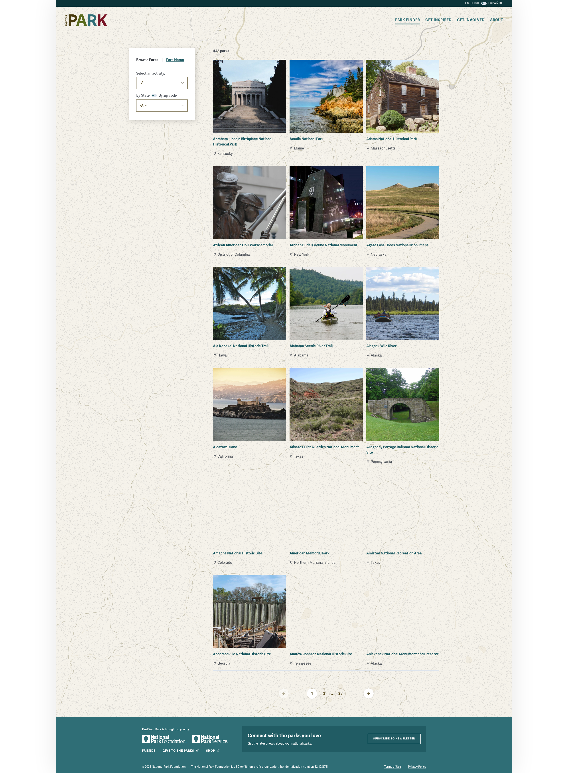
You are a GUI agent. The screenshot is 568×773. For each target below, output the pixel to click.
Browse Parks (147, 60)
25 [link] (340, 693)
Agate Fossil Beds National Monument (397, 245)
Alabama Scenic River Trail (311, 346)
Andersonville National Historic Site (242, 654)
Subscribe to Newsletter (394, 738)
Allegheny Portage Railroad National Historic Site (402, 450)
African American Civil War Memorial (243, 245)
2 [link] (324, 693)
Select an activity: (150, 73)
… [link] (332, 693)
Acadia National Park (306, 139)
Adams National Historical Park (391, 139)
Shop (210, 751)
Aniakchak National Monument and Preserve (402, 654)
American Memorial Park (309, 553)
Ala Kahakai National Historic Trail (240, 346)
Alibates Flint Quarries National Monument (324, 447)
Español (495, 3)
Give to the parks (178, 751)
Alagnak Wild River (381, 346)
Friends (149, 751)
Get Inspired (438, 20)
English (472, 3)
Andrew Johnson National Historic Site (321, 654)
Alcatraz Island (225, 447)
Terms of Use (392, 767)
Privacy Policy (417, 767)
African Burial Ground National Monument (323, 245)
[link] (368, 693)
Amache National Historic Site (237, 553)
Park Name (175, 60)
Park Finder (407, 20)
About (496, 20)
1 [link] (312, 693)
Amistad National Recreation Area (394, 553)
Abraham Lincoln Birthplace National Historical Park (242, 142)
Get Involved (471, 20)
